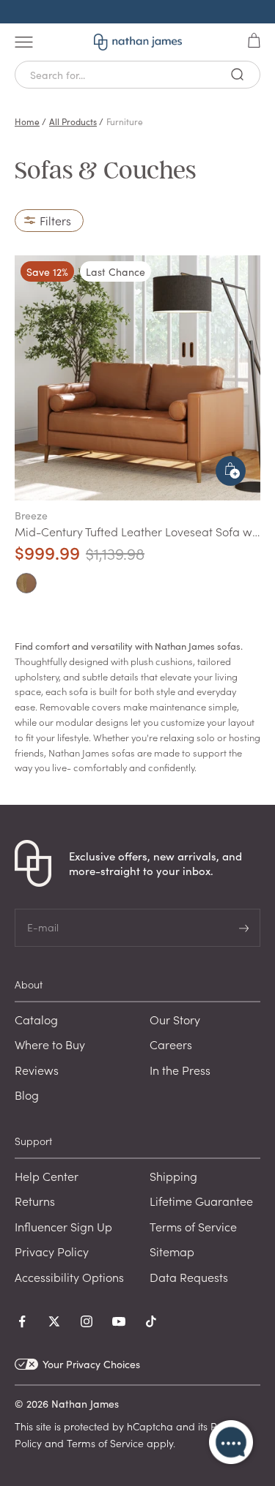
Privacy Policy (52, 1251)
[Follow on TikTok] (151, 1321)
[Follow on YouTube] (118, 1321)
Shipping (173, 1176)
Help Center (46, 1176)
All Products (73, 121)
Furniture (124, 121)
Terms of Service (193, 1226)
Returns (35, 1201)
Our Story (175, 1019)
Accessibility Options (69, 1277)
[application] (231, 1442)
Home (27, 121)
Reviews (37, 1070)
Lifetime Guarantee (201, 1201)
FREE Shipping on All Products (137, 11)
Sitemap (172, 1251)
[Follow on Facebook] (22, 1321)
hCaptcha (150, 1426)
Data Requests (189, 1277)
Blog (27, 1095)
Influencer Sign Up (63, 1226)
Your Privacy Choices (91, 1364)
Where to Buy (50, 1044)
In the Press (180, 1070)
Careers (171, 1044)
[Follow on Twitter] (54, 1321)
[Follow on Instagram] (86, 1321)
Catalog (36, 1019)
